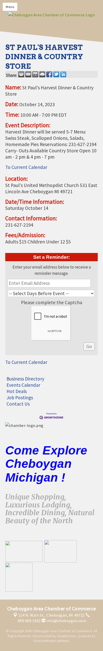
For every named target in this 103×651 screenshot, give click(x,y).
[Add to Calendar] (35, 74)
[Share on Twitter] (56, 74)
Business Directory (25, 379)
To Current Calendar (26, 167)
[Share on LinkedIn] (63, 74)
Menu (10, 7)
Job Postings (19, 398)
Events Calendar (23, 385)
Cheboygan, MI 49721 (51, 615)
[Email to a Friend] (28, 74)
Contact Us (18, 404)
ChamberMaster (44, 641)
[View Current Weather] (42, 74)
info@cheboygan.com (66, 620)
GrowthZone (66, 636)
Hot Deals (16, 391)
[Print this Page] (21, 74)
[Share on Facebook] (49, 74)
